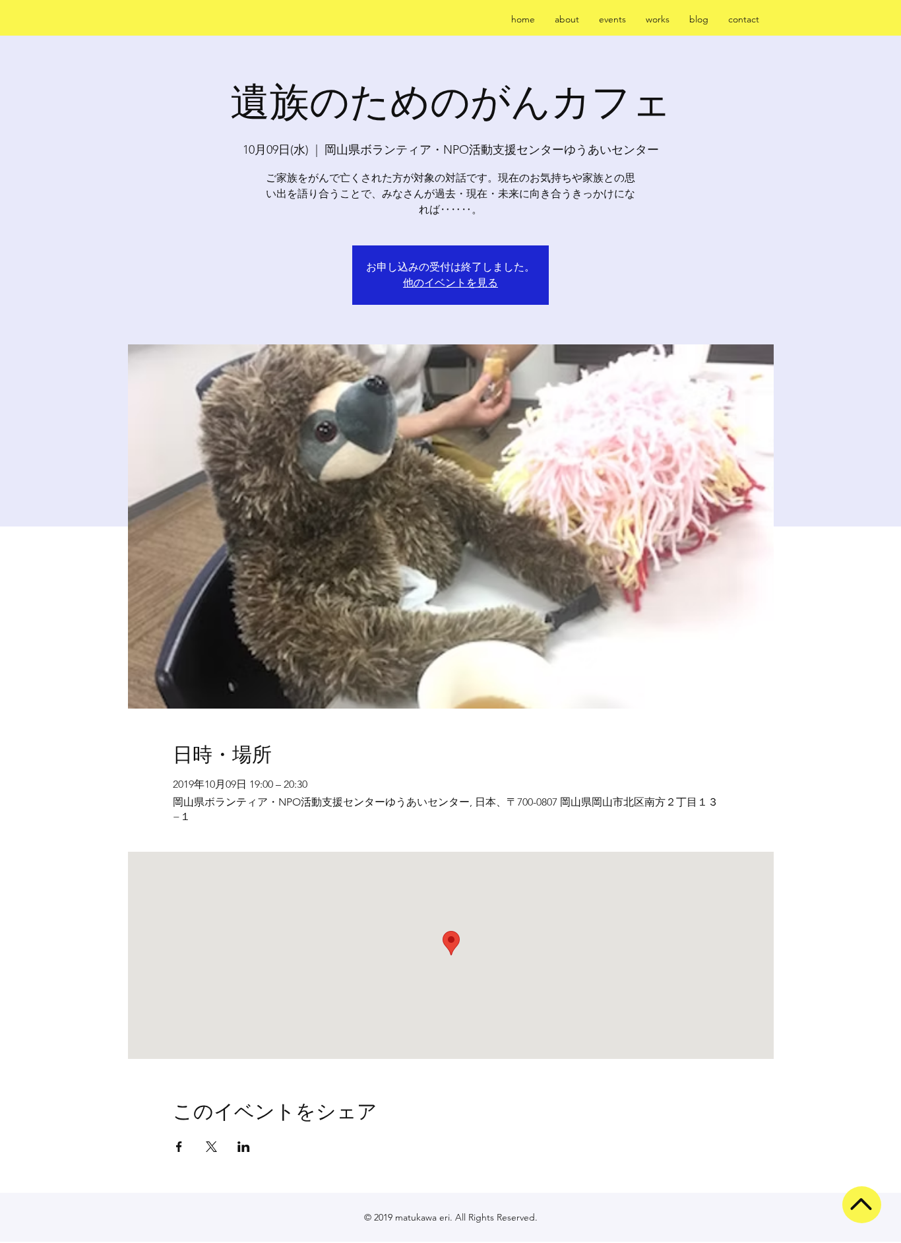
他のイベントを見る (450, 282)
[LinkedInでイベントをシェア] (243, 1146)
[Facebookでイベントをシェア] (179, 1146)
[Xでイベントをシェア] (211, 1146)
